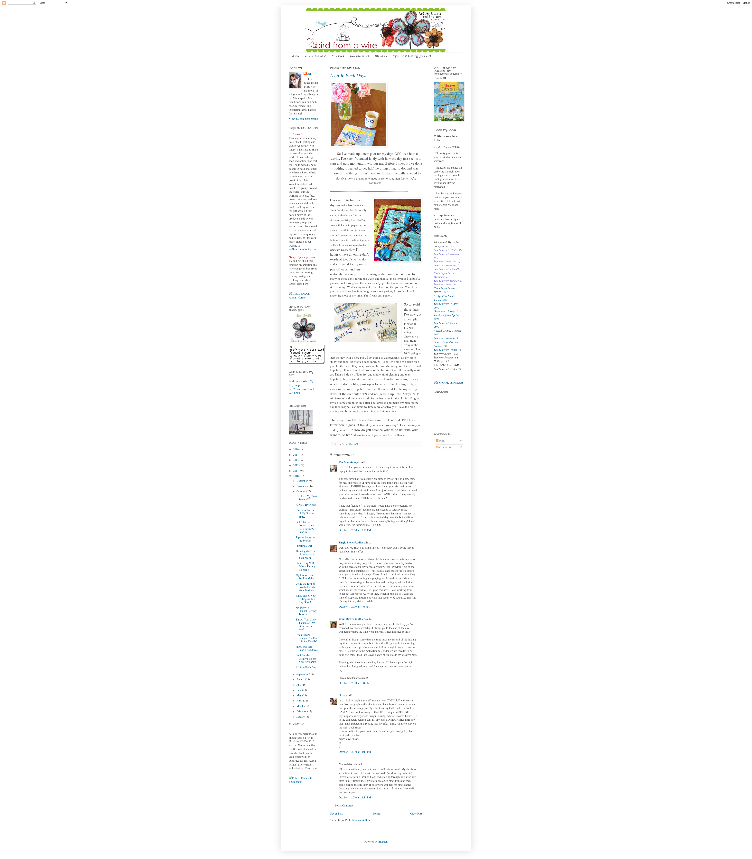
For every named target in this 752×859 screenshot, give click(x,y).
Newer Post (336, 813)
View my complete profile (303, 119)
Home (295, 56)
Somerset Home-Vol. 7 (446, 338)
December (302, 481)
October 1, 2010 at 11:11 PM (355, 752)
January (301, 716)
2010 (296, 476)
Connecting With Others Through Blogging (306, 566)
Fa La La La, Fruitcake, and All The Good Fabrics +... (305, 526)
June (299, 690)
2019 (296, 449)
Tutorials (338, 56)
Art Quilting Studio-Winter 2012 (445, 298)
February (301, 711)
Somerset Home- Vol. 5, (447, 265)
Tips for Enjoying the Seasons (305, 538)
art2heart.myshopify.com (302, 249)
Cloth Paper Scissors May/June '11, (445, 275)
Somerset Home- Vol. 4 (446, 261)
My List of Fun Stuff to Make (305, 576)
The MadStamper (349, 462)
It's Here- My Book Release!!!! (306, 497)
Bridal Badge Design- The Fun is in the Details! (306, 638)
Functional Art (304, 546)
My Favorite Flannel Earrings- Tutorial (307, 611)
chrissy (343, 695)
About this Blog (315, 56)
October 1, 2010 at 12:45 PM (355, 530)
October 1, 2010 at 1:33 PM (354, 606)
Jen (309, 74)
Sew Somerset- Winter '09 (448, 250)
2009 (296, 723)
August (300, 679)
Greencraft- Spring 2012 (447, 311)
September (302, 674)
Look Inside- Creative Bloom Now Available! (306, 658)
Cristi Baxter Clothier (352, 619)
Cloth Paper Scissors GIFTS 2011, (445, 290)
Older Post (416, 813)
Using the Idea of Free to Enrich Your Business (305, 587)
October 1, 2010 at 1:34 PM (354, 683)
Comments (444, 447)
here (305, 284)
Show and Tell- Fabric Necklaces (306, 648)
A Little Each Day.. (348, 75)
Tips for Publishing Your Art (412, 56)
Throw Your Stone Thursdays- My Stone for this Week (306, 624)
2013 (296, 460)
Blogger (382, 841)
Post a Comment (344, 805)
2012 (296, 465)
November (302, 486)
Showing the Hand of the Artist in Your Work (306, 554)
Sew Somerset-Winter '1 (447, 349)
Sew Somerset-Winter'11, (447, 269)
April (299, 700)
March (300, 706)
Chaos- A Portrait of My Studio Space (305, 513)
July (299, 685)
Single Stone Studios (351, 542)
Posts (441, 440)
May (299, 695)
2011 (296, 471)
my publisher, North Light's (447, 217)
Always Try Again (306, 504)
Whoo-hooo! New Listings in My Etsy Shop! (306, 599)
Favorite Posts (359, 56)
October (301, 491)
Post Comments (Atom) (358, 820)
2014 (296, 454)
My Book (381, 56)
